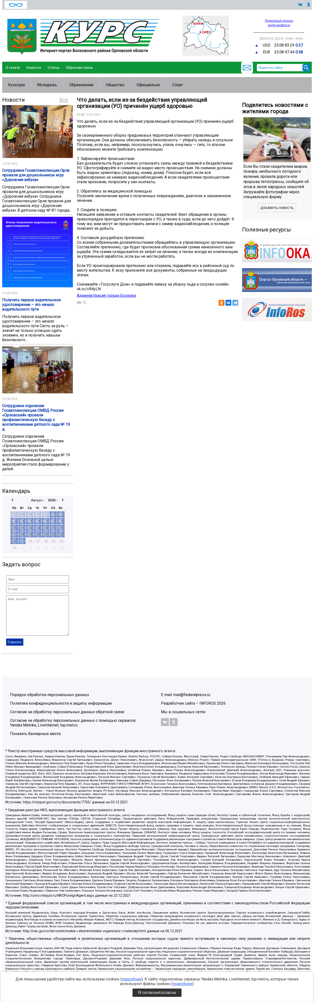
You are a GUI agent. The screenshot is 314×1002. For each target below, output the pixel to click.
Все (63, 100)
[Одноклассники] (221, 303)
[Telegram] (235, 303)
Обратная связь (79, 67)
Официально (148, 85)
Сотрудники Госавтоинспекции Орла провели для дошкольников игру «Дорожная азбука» (35, 175)
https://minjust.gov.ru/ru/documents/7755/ (57, 802)
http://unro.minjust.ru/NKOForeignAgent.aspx (58, 895)
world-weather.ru (279, 25)
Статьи (53, 67)
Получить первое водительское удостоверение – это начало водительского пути (31, 305)
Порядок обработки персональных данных (49, 694)
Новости (33, 67)
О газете (13, 67)
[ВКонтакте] (228, 303)
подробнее (132, 979)
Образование (81, 85)
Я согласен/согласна (157, 992)
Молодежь (47, 85)
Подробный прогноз (279, 21)
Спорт (177, 85)
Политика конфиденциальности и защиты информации (61, 703)
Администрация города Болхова (106, 295)
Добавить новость (277, 208)
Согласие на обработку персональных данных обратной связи (67, 712)
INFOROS (207, 703)
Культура (16, 85)
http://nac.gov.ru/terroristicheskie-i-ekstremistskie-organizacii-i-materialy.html (84, 931)
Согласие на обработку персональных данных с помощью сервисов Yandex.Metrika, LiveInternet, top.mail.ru (73, 722)
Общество (115, 85)
